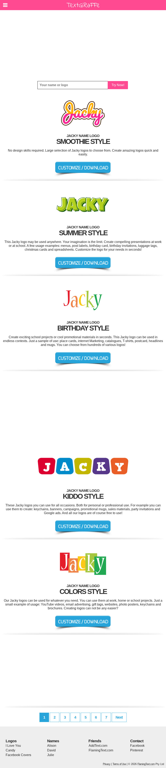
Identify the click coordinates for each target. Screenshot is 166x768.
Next (119, 717)
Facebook (137, 745)
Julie (50, 755)
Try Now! (118, 85)
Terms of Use (119, 764)
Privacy (106, 764)
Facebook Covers (18, 755)
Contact (136, 741)
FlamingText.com (101, 750)
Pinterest (136, 750)
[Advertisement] (83, 45)
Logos (11, 741)
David (51, 750)
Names (53, 741)
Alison (51, 745)
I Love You (13, 745)
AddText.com (98, 745)
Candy (10, 750)
